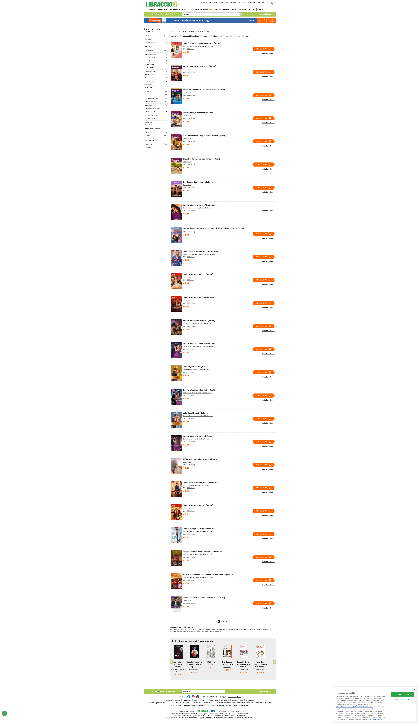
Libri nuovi (174, 9)
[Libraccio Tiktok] (197, 698)
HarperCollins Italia (156, 98)
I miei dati (202, 2)
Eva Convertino (176, 669)
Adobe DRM (156, 144)
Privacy (202, 700)
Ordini (209, 2)
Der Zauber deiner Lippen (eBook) (198, 182)
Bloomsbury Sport (156, 115)
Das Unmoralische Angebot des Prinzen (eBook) (204, 136)
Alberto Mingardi (180, 670)
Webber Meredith (156, 71)
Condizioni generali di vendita (158, 703)
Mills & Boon (156, 105)
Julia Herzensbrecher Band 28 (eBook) (200, 482)
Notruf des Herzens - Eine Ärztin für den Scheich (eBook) (208, 574)
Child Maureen (156, 57)
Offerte (260, 9)
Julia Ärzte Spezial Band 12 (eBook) (199, 528)
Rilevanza (236, 36)
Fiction (156, 36)
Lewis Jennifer (156, 68)
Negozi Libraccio (266, 14)
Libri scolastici (157, 9)
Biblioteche (225, 700)
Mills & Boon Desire (156, 102)
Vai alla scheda (268, 53)
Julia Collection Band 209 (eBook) (198, 297)
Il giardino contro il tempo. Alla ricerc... (260, 664)
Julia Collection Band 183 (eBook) (198, 505)
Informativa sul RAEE (241, 705)
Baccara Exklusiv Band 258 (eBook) (199, 343)
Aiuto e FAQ (233, 2)
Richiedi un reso (237, 700)
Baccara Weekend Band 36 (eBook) (199, 390)
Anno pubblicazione (191, 36)
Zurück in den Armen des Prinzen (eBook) (201, 159)
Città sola (210, 662)
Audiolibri (225, 9)
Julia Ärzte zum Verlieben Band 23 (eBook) (202, 43)
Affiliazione (250, 700)
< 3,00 (156, 132)
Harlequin (156, 95)
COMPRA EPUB (261, 49)
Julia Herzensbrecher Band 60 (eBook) (200, 251)
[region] (374, 704)
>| (231, 621)
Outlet (208, 9)
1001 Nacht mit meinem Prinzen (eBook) (201, 459)
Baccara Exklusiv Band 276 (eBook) (199, 205)
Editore (216, 36)
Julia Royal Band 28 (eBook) (195, 367)
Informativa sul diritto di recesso (219, 705)
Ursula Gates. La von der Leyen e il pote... (194, 664)
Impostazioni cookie (402, 700)
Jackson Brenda (156, 54)
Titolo (247, 36)
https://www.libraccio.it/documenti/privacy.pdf (354, 707)
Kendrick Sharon (156, 64)
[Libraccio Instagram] (193, 698)
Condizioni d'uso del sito (181, 703)
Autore (206, 36)
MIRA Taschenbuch (156, 112)
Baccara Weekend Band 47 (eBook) (199, 320)
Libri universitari (195, 9)
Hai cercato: (176, 32)
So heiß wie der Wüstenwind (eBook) (199, 66)
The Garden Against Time (227, 663)
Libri (155, 14)
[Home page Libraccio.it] (162, 7)
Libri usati (183, 9)
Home (146, 29)
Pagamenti (187, 700)
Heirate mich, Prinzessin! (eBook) (198, 112)
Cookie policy (213, 700)
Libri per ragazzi (156, 42)
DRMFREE (156, 147)
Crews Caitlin (156, 81)
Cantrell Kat (156, 78)
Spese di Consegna (173, 700)
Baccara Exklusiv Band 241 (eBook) (198, 436)
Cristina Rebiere (156, 119)
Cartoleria (242, 9)
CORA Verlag (156, 92)
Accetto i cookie (402, 694)
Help (195, 700)
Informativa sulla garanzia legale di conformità (188, 705)
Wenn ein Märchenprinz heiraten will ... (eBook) (204, 89)
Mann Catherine (156, 61)
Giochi (233, 9)
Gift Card (252, 9)
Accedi (252, 2)
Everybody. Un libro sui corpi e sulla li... (243, 664)
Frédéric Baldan (194, 669)
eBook (217, 9)
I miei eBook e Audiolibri (220, 2)
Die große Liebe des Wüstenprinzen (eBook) (203, 551)
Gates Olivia (156, 51)
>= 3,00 (156, 136)
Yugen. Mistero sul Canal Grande (178, 664)
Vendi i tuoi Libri (243, 2)
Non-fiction (156, 39)
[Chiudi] (414, 689)
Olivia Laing (211, 664)
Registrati (260, 2)
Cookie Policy (377, 720)
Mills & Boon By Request (156, 108)
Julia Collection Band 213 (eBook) (198, 274)
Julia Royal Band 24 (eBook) (195, 413)
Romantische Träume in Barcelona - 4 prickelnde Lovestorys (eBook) (214, 228)
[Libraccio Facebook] (188, 698)
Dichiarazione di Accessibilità (203, 703)
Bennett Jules (156, 74)
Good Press (156, 122)
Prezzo (225, 36)
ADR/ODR (244, 703)
